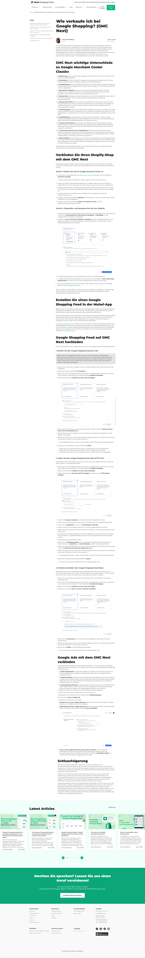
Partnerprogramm (92, 7)
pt (85, 931)
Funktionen (32, 915)
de (80, 931)
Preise (71, 7)
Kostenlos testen (56, 931)
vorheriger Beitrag (69, 330)
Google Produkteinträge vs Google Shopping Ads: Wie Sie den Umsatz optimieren (72, 834)
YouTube (54, 918)
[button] (63, 858)
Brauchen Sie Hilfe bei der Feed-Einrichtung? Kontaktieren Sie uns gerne (95, 2)
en (74, 931)
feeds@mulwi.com (101, 913)
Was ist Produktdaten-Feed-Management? (129, 833)
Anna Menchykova (7, 849)
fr (77, 931)
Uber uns (31, 920)
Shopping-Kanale (47, 7)
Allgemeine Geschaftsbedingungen (39, 931)
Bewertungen (77, 913)
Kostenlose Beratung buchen (72, 895)
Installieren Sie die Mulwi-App (65, 324)
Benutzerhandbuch (57, 913)
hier (105, 180)
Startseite (32, 911)
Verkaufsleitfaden (56, 911)
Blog (31, 12)
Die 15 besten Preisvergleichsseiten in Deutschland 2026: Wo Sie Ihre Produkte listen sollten (43, 834)
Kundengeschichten (79, 911)
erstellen (93, 185)
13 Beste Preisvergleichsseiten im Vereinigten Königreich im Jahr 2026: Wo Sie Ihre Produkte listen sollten (12, 835)
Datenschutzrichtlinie (35, 933)
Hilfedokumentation (74, 285)
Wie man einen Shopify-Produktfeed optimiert (98, 833)
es (82, 931)
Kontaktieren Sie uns (101, 911)
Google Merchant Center (84, 175)
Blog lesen (113, 807)
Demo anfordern (56, 933)
